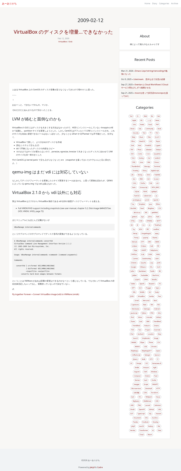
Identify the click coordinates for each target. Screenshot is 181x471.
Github (158, 317)
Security (136, 133)
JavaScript (134, 313)
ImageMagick (146, 233)
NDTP (159, 221)
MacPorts (155, 275)
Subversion (147, 196)
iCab (142, 254)
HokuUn (147, 326)
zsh (157, 183)
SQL (150, 414)
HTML (133, 221)
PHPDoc (134, 254)
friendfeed (157, 321)
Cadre (100, 467)
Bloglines (151, 208)
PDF (132, 150)
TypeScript (141, 414)
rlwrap (135, 233)
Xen (134, 179)
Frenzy (136, 238)
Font (133, 158)
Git (150, 292)
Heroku (132, 430)
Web (145, 116)
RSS (158, 305)
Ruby (133, 137)
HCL (140, 397)
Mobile (142, 292)
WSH (140, 229)
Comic (140, 154)
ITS (160, 284)
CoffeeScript (136, 355)
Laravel (147, 405)
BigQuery (136, 401)
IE (137, 225)
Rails (157, 217)
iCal (149, 158)
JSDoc (150, 217)
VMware (143, 267)
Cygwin (158, 145)
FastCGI (137, 196)
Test (139, 330)
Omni (148, 175)
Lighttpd (154, 192)
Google (133, 267)
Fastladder (144, 275)
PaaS (156, 376)
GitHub (151, 409)
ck (149, 225)
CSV (158, 342)
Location (151, 334)
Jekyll (133, 426)
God (140, 321)
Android (157, 309)
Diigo (135, 250)
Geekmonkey (146, 259)
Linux (141, 162)
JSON (132, 296)
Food (150, 124)
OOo (159, 313)
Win (152, 305)
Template (142, 204)
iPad (131, 334)
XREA (141, 179)
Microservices (136, 388)
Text (144, 133)
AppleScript (155, 171)
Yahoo (140, 317)
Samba (151, 296)
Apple (134, 120)
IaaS (132, 397)
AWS (132, 405)
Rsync (158, 141)
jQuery (135, 359)
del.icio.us (137, 212)
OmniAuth (148, 388)
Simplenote (146, 338)
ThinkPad (157, 225)
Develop (155, 422)
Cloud (141, 435)
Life (132, 175)
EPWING (149, 221)
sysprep (145, 238)
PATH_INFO (155, 187)
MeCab (134, 242)
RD (158, 246)
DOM (150, 254)
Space (158, 351)
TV (150, 133)
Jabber (134, 275)
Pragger (148, 288)
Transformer (143, 430)
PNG (139, 405)
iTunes (133, 321)
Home (147, 3)
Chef (145, 372)
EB (132, 225)
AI (153, 430)
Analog (141, 158)
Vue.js (158, 397)
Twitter (133, 284)
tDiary (145, 171)
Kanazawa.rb (156, 363)
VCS (146, 363)
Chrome (154, 347)
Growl (137, 300)
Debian (158, 150)
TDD (132, 330)
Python (144, 313)
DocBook (145, 422)
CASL (134, 183)
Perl (157, 133)
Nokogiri (147, 355)
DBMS (157, 242)
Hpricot (157, 355)
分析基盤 (136, 393)
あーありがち (9, 3)
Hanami (158, 414)
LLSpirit (137, 280)
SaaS (145, 380)
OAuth (132, 409)
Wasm (150, 435)
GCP (131, 414)
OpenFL (142, 284)
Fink (150, 183)
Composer (137, 376)
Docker (154, 380)
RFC (148, 229)
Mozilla (154, 280)
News (157, 120)
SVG (146, 418)
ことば (149, 120)
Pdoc (149, 137)
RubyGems (154, 250)
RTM (152, 313)
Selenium (157, 405)
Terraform (154, 393)
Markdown (142, 271)
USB (145, 347)
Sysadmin (157, 154)
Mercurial (146, 300)
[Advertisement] (63, 64)
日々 (138, 116)
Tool (131, 116)
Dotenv (147, 376)
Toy (133, 229)
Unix (134, 124)
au (156, 196)
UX (131, 363)
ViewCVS (142, 141)
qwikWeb (155, 212)
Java (150, 204)
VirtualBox (62, 41)
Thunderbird (135, 166)
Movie (132, 129)
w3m (157, 259)
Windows (154, 372)
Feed (142, 208)
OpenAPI (142, 409)
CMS (157, 401)
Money (140, 175)
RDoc (133, 141)
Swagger (137, 384)
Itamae (137, 380)
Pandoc (135, 422)
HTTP (158, 388)
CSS (159, 208)
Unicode (149, 317)
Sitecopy (147, 166)
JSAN (158, 263)
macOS (141, 426)
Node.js (150, 426)
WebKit (133, 342)
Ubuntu (154, 238)
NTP (133, 288)
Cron (148, 154)
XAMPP (143, 250)
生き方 (157, 137)
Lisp (151, 263)
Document (137, 418)
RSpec (142, 342)
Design (138, 363)
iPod (132, 317)
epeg (156, 233)
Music (141, 137)
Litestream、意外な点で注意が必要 (149, 79)
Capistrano (135, 305)
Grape (146, 384)
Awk (151, 246)
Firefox (142, 183)
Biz (152, 116)
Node (143, 359)
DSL (151, 267)
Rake (144, 305)
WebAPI (155, 384)
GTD (151, 359)
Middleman (147, 401)
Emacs (156, 162)
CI (157, 359)
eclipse (134, 246)
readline (156, 229)
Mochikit (133, 208)
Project (147, 330)
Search (135, 338)
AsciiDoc (155, 418)
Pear (159, 296)
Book (159, 129)
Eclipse (143, 246)
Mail (139, 145)
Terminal (157, 166)
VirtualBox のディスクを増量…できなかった (63, 31)
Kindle (137, 367)
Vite (158, 426)
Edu (140, 129)
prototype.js (137, 200)
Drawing (135, 171)
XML (134, 292)
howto (142, 124)
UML (159, 409)
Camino (135, 259)
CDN (145, 393)
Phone (151, 342)
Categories (164, 3)
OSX (132, 154)
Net (158, 116)
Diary (154, 3)
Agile (154, 367)
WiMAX (137, 347)
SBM (147, 321)
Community (149, 129)
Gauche (143, 263)
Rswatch (152, 284)
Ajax (142, 217)
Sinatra (156, 326)
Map (159, 334)
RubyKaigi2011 (147, 351)
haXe (134, 187)
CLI (143, 225)
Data (159, 430)
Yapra (157, 288)
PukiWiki (157, 175)
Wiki (148, 162)
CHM (140, 221)
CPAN (146, 280)
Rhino (158, 204)
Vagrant (137, 372)
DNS (133, 162)
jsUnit (147, 200)
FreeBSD (148, 145)
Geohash (141, 334)
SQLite (137, 192)
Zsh (148, 179)
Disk (70, 41)
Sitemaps (147, 309)
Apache (155, 200)
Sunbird (157, 158)
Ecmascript (143, 187)
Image (156, 338)
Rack (155, 300)
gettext (134, 217)
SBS (146, 212)
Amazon (146, 367)
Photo (139, 150)
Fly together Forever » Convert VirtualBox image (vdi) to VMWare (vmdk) (45, 294)
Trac (132, 204)
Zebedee (149, 150)
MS (141, 120)
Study (157, 292)
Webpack (149, 397)
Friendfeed (136, 326)
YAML (158, 254)
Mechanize (135, 309)
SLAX (158, 267)
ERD (149, 242)
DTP (142, 242)
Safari (132, 271)
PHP (157, 124)
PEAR (145, 192)
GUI (140, 288)
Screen (156, 179)
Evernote (157, 330)
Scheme (134, 263)
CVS (150, 141)
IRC (160, 271)
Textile (152, 271)
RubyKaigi (134, 351)
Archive (174, 3)
